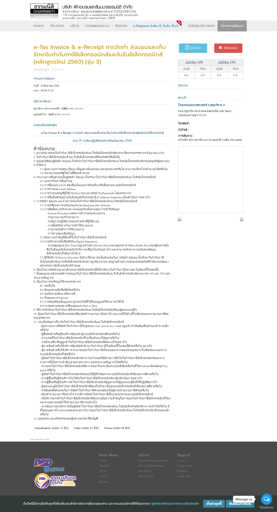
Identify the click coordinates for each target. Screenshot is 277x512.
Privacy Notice (184, 466)
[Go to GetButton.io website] (267, 507)
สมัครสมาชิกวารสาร (201, 25)
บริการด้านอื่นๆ (145, 476)
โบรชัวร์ (195, 48)
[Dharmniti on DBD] (49, 465)
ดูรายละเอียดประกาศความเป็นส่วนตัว (175, 503)
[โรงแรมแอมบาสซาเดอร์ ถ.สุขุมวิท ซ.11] (179, 219)
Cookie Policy (184, 476)
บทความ (103, 476)
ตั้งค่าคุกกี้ (214, 503)
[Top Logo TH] (129, 11)
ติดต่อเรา (121, 25)
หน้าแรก (39, 25)
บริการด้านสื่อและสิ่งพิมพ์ (150, 466)
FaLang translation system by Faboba (39, 439)
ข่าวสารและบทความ (97, 25)
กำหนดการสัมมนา (232, 25)
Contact (181, 461)
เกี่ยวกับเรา (57, 25)
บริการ (74, 25)
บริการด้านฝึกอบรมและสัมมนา (153, 461)
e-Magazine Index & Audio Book (156, 25)
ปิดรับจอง (230, 48)
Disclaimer (182, 471)
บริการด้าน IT (144, 471)
